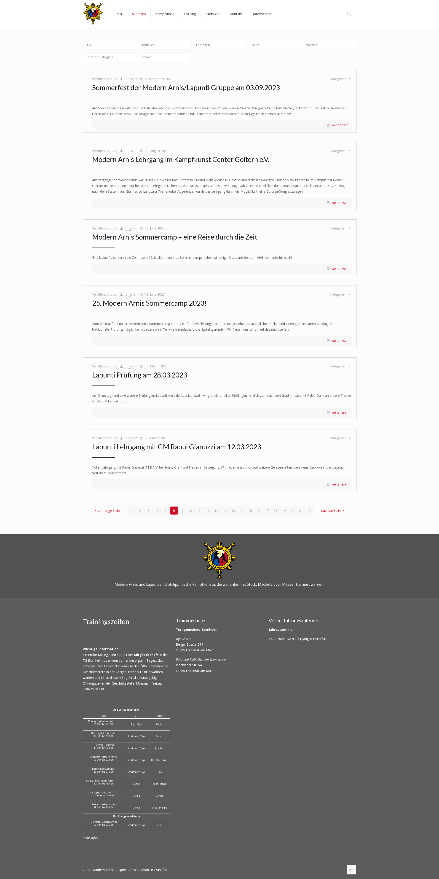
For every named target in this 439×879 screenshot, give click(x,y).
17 (267, 510)
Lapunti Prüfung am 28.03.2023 (139, 375)
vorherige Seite (109, 510)
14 (242, 510)
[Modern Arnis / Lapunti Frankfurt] (93, 13)
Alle (89, 45)
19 (284, 510)
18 (275, 510)
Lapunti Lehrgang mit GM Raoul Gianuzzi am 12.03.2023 (176, 446)
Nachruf (311, 45)
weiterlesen (340, 125)
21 (301, 510)
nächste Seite (331, 510)
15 (250, 510)
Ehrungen (203, 45)
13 (233, 510)
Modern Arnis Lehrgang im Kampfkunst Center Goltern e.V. (180, 159)
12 (225, 510)
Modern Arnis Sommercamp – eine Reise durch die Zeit (174, 237)
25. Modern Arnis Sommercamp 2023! (149, 303)
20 (292, 510)
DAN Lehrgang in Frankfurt (307, 638)
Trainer (146, 57)
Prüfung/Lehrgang (100, 57)
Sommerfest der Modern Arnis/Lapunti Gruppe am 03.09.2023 (186, 87)
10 (208, 510)
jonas (129, 79)
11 (216, 510)
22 (309, 510)
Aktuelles (148, 45)
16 (258, 510)
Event (255, 45)
